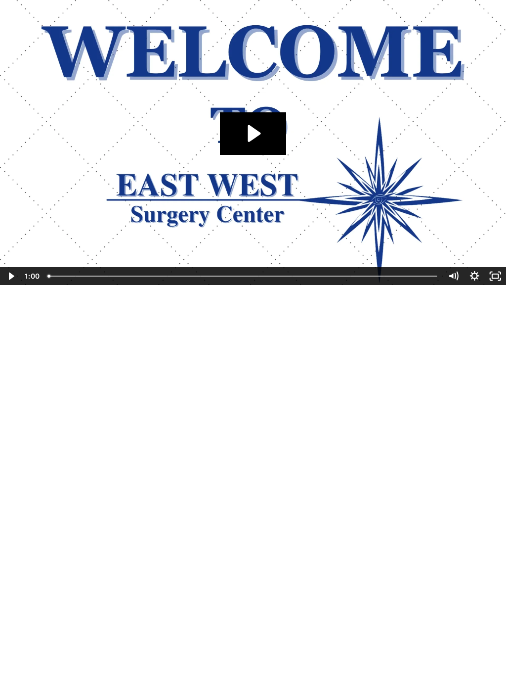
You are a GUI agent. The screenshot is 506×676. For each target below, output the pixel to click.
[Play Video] (10, 276)
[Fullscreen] (495, 276)
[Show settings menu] (474, 276)
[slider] (243, 276)
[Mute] (453, 276)
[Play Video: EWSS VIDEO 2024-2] (253, 133)
